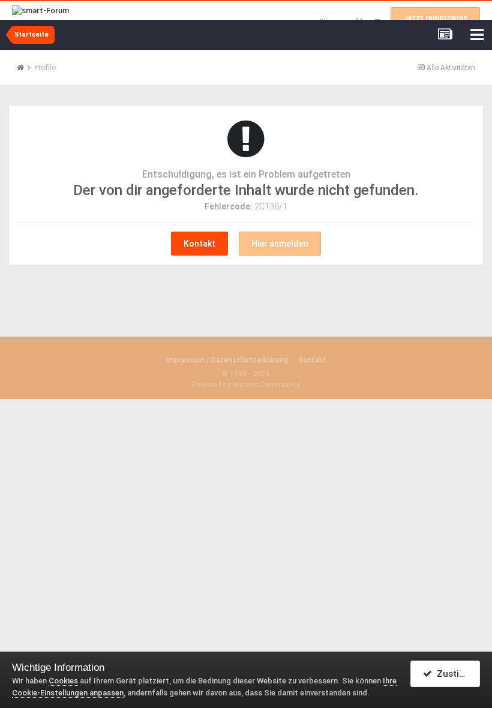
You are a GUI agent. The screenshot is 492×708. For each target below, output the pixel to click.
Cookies (63, 680)
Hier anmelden (279, 243)
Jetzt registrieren (435, 17)
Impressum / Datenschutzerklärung (227, 360)
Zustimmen (456, 673)
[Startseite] (24, 67)
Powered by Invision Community (246, 384)
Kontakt (199, 243)
